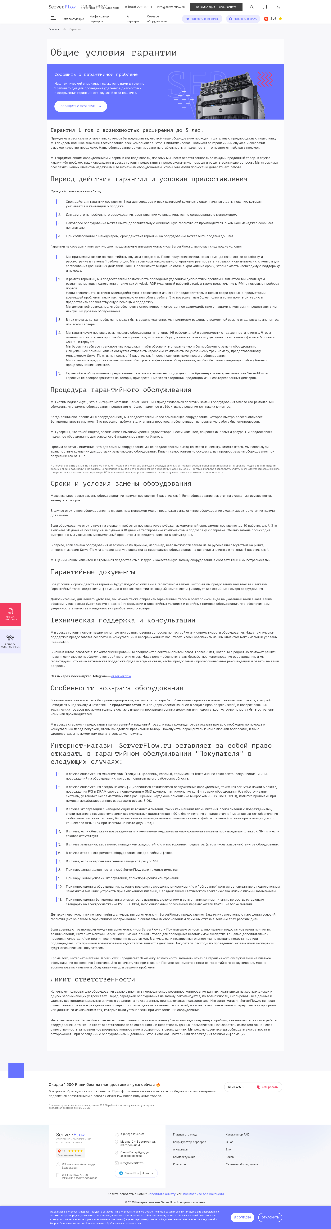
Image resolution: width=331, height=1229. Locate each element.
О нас (229, 1142)
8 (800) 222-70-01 (138, 7)
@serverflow (121, 676)
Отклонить (270, 1217)
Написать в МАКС (245, 18)
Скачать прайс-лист (10, 618)
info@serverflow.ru (171, 7)
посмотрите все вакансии (203, 1194)
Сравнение (265, 7)
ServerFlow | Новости (139, 1173)
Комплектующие (73, 18)
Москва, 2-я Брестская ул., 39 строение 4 (138, 1143)
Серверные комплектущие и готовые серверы (73, 1141)
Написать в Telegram (205, 18)
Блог (229, 1149)
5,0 (273, 18)
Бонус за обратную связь (10, 645)
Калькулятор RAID (238, 1134)
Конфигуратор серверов (189, 1142)
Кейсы (230, 1156)
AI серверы (180, 1149)
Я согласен (242, 1217)
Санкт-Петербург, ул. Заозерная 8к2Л (134, 1154)
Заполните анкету (162, 1194)
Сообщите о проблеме (78, 106)
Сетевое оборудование (242, 1164)
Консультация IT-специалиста (216, 6)
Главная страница (185, 1134)
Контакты (179, 1164)
